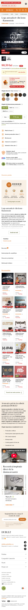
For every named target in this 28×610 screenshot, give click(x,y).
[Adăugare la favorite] (24, 117)
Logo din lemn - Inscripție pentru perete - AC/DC (7, 380)
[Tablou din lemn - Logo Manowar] (20, 326)
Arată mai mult (14, 232)
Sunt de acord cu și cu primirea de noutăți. (14, 524)
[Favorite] (20, 10)
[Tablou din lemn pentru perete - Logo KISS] (8, 302)
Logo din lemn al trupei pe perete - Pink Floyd (19, 380)
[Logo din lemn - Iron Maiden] (20, 302)
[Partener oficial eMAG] (3, 158)
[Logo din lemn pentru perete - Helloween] (8, 279)
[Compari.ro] (4, 588)
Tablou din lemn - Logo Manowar (19, 334)
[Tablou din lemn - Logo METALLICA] (20, 279)
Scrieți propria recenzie (14, 201)
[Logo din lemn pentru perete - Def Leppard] (8, 348)
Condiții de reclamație (6, 576)
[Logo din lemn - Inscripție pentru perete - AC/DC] (8, 372)
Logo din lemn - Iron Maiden (19, 310)
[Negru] (9, 58)
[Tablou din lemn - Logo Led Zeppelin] (8, 326)
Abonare (22, 519)
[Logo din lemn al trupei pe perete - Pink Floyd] (20, 372)
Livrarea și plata (5, 574)
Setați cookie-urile (8, 584)
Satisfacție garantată (6, 572)
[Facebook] (25, 542)
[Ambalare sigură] (3, 153)
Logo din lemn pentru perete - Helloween (6, 288)
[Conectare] (23, 10)
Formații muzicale (7, 240)
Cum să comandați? (6, 580)
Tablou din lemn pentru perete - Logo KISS (7, 311)
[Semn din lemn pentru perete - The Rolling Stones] (20, 348)
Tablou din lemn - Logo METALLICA (20, 287)
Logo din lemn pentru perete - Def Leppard (7, 357)
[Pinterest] (25, 549)
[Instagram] (25, 545)
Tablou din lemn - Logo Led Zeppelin (7, 334)
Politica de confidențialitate (11, 605)
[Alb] (4, 58)
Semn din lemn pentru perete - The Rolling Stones (20, 357)
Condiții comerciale (6, 578)
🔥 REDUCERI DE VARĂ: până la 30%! (11, 2)
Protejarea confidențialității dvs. (9, 582)
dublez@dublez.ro (8, 544)
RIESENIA (4, 598)
